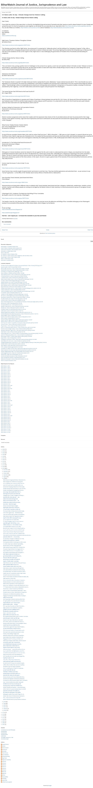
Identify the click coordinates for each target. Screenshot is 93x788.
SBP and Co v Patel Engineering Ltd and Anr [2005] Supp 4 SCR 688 (14, 295)
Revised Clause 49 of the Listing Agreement (12, 545)
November (5, 471)
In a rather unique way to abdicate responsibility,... (13, 543)
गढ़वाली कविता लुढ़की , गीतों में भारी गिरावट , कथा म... (11, 523)
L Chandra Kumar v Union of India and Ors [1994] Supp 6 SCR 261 (14, 277)
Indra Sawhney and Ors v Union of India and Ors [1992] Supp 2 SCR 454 (15, 274)
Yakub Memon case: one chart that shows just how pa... (14, 562)
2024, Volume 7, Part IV (6, 406)
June (4, 701)
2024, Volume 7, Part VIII (6, 412)
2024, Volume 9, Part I (5, 421)
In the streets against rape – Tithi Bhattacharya (12, 512)
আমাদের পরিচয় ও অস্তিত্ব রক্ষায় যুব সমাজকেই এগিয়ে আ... (11, 659)
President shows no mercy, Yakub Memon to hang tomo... (15, 592)
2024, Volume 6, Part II (5, 397)
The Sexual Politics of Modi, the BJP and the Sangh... (14, 511)
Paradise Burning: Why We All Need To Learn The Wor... (14, 488)
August (5, 476)
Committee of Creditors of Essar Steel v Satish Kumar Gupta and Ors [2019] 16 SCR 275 (19, 348)
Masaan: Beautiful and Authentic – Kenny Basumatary (14, 687)
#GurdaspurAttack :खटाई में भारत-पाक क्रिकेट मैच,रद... (12, 685)
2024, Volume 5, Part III (6, 393)
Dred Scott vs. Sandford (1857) (7, 260)
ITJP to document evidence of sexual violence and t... (14, 630)
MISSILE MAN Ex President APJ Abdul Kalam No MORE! (14, 689)
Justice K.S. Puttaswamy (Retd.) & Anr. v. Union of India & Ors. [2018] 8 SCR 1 (16, 335)
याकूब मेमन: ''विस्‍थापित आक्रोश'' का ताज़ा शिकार (11, 561)
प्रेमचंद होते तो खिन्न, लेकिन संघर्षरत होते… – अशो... (11, 497)
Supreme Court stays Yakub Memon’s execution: (13, 620)
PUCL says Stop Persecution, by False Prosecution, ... (14, 606)
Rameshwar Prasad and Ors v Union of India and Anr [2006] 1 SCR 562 (15, 297)
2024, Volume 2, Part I (5, 372)
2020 (3, 459)
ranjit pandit (4, 780)
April (4, 705)
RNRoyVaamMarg (6, 756)
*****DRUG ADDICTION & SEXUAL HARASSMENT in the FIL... (16, 587)
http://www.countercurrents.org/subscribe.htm (78, 26)
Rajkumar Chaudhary (6, 759)
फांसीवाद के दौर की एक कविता (8, 597)
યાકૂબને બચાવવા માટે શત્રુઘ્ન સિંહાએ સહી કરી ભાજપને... (13, 531)
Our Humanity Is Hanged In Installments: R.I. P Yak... (13, 538)
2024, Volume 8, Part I (5, 414)
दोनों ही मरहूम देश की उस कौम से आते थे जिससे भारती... (11, 493)
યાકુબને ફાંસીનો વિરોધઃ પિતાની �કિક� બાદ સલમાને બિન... (14, 651)
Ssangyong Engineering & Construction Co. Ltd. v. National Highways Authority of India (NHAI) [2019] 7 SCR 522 (24, 342)
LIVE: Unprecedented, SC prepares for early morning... (14, 569)
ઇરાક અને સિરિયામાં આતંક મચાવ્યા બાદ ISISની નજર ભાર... (13, 483)
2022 (3, 456)
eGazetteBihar (4, 731)
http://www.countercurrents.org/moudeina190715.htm (17, 131)
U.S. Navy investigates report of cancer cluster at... (13, 521)
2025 (3, 451)
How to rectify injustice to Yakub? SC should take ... (13, 668)
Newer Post (5, 230)
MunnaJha (4, 751)
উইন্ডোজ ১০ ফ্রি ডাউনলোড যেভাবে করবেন (9, 613)
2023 (3, 454)
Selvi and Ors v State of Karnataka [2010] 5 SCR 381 (11, 303)
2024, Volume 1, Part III (6, 369)
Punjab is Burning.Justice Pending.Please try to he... (13, 490)
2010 (3, 719)
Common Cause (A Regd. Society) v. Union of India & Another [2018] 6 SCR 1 (16, 328)
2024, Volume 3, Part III (6, 381)
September (5, 475)
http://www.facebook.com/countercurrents (62, 27)
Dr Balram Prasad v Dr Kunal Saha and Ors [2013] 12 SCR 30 (13, 309)
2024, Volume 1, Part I (5, 366)
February (5, 708)
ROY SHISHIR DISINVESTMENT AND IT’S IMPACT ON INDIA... (15, 616)
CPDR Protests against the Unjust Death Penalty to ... (14, 626)
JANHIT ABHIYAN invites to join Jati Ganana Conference (14, 699)
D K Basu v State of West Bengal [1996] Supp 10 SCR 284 (13, 280)
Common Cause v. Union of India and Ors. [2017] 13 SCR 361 (13, 324)
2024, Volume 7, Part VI (6, 409)
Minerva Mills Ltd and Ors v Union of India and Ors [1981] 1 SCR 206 (15, 268)
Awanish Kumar (5, 744)
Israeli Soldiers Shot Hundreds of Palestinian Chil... (13, 637)
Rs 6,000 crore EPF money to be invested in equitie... (14, 663)
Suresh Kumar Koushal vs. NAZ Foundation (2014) (11, 249)
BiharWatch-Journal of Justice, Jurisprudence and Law (33, 4)
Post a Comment (7, 224)
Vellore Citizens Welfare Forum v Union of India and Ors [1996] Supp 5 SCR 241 (17, 279)
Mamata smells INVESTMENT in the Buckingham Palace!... (15, 623)
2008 (3, 722)
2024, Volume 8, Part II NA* (6, 415)
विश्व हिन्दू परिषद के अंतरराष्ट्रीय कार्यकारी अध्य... (11, 611)
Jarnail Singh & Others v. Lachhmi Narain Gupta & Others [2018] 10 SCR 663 (16, 336)
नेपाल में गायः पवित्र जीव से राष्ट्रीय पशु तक (10, 557)
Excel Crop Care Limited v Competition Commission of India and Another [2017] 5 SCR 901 (19, 322)
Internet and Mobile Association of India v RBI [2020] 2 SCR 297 (14, 356)
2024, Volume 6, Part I (5, 396)
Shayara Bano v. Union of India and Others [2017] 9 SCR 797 (13, 325)
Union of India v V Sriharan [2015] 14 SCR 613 (10, 318)
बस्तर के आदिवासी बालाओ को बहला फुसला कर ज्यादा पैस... (12, 644)
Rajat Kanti (4, 758)
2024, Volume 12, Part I (6, 432)
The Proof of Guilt (4, 739)
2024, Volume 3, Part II (5, 379)
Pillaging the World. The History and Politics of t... (13, 639)
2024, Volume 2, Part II (5, 373)
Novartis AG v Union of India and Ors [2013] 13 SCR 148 (12, 307)
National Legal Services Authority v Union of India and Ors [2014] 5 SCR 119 (16, 312)
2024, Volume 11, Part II (6, 430)
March (4, 706)
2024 (3, 452)
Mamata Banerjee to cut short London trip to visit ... (13, 581)
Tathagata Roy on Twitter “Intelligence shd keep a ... (13, 495)
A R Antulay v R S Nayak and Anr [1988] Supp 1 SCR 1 (12, 271)
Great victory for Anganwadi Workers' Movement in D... (14, 480)
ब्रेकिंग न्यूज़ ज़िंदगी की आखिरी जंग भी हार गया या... (11, 564)
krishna (3, 775)
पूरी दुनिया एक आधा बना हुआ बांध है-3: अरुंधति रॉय (11, 540)
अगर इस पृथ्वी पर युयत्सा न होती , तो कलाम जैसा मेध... (11, 642)
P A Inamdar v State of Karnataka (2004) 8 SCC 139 (11, 292)
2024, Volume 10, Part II (6, 426)
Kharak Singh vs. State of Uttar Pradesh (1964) (10, 257)
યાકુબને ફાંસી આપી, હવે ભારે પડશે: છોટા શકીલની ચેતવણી (13, 530)
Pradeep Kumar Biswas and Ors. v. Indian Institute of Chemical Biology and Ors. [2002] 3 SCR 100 (21, 288)
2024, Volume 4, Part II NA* (6, 385)
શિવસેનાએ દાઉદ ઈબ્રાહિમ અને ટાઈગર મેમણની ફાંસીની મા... (14, 528)
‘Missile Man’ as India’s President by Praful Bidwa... (13, 588)
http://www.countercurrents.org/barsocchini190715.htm (17, 78)
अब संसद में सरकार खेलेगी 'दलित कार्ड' (9, 670)
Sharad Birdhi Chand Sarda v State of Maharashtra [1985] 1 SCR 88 (14, 270)
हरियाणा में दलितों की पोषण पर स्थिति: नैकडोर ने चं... (11, 645)
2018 (3, 463)
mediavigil (4, 778)
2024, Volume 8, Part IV (6, 418)
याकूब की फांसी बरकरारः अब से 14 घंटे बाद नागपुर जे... (11, 602)
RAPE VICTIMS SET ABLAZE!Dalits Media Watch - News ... (15, 590)
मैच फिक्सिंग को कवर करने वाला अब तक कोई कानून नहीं (12, 683)
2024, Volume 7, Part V (5, 408)
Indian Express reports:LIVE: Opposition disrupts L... (13, 516)
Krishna (3, 746)
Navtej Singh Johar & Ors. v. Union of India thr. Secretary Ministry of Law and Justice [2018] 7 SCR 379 (22, 333)
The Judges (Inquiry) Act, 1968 (7, 737)
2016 (3, 466)
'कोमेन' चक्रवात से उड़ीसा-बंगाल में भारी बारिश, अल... (11, 554)
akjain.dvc (4, 773)
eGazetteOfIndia (4, 734)
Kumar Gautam (5, 747)
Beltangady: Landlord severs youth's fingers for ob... (13, 694)
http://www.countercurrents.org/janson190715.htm (16, 113)
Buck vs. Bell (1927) (5, 252)
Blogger (50, 785)
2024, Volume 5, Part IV (6, 394)
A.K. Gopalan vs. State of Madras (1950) (9, 254)
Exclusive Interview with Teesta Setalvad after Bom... (14, 677)
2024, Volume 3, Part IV (6, 382)
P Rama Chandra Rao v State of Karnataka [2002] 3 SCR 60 (13, 289)
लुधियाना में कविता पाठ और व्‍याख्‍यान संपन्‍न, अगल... (11, 614)
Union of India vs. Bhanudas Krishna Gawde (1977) (11, 248)
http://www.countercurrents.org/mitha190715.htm (16, 96)
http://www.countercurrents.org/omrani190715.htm (16, 149)
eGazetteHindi (4, 733)
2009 (3, 721)
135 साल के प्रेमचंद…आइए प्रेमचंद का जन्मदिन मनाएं (11, 509)
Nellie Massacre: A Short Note (9, 578)
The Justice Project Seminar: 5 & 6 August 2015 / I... (13, 549)
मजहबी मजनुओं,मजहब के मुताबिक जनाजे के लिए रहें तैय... (12, 661)
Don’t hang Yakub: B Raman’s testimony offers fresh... (14, 599)
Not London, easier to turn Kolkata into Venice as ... (13, 621)
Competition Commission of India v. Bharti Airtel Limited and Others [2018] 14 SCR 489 (19, 339)
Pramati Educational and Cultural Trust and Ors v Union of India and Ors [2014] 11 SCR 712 (19, 313)
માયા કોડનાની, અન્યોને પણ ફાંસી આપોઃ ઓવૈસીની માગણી (13, 533)
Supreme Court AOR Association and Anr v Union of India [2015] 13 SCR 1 (16, 316)
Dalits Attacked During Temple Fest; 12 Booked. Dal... (14, 547)
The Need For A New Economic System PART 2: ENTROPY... (15, 680)
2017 (3, 464)
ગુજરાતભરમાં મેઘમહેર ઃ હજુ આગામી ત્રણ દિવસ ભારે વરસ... (14, 649)
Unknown (4, 761)
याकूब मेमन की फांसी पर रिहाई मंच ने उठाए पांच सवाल (11, 647)
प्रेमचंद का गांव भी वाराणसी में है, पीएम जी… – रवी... (11, 500)
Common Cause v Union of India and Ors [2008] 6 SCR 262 (13, 300)
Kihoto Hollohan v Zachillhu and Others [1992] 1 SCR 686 (12, 273)
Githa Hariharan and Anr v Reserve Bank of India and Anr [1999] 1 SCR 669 (16, 285)
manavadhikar (5, 776)
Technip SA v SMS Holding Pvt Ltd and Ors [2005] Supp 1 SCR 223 (14, 294)
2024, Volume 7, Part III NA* (7, 405)
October (5, 473)
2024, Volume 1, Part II (5, 367)
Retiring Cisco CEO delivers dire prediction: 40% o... (13, 594)
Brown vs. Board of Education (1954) (8, 360)
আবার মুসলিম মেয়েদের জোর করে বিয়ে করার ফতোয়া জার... (11, 575)
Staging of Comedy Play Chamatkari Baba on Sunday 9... (14, 595)
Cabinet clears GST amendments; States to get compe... (14, 573)
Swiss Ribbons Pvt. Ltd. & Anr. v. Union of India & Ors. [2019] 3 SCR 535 (15, 341)
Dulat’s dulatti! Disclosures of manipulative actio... (13, 550)
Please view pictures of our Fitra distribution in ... (13, 654)
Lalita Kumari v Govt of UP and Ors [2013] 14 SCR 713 (12, 310)
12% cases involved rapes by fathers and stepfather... (14, 514)
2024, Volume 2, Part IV (6, 376)
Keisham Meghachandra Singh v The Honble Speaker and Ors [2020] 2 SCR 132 (17, 351)
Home (47, 230)
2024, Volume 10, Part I (6, 424)
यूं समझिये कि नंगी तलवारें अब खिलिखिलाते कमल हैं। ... (11, 609)
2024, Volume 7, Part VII (6, 411)
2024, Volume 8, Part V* (6, 420)
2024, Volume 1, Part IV (6, 370)
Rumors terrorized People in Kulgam (10, 505)
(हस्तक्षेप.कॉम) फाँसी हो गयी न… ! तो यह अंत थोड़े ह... (11, 537)
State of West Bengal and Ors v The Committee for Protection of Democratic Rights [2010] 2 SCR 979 (22, 301)
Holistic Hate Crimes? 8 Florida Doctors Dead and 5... (14, 696)
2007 (3, 724)
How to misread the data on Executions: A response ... (14, 580)
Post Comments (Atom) (50, 233)
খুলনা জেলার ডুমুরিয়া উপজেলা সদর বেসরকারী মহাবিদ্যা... (11, 519)
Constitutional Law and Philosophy (8, 730)
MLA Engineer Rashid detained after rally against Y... (13, 552)
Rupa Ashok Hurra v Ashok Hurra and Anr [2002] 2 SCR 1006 (13, 286)
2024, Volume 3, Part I (5, 378)
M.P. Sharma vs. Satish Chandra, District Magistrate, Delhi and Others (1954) (16, 255)
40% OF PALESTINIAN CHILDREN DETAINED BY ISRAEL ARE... (16, 576)
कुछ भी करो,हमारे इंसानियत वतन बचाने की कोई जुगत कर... (12, 556)
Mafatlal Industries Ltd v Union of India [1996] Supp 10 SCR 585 (14, 282)
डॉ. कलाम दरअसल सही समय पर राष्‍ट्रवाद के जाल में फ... (12, 628)
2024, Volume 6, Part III (6, 399)
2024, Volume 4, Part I (5, 384)
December (5, 469)
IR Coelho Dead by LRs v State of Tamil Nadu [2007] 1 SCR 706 (14, 298)
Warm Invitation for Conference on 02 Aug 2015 (13, 481)
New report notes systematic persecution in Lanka (13, 632)
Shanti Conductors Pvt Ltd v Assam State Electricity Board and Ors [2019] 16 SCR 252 (18, 350)
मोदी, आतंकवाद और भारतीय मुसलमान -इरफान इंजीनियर (12, 692)
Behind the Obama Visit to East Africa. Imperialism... (13, 635)
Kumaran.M (4, 749)
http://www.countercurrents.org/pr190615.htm (15, 182)
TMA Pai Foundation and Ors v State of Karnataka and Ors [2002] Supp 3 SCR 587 (18, 291)
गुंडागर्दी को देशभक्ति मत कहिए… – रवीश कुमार (10, 604)
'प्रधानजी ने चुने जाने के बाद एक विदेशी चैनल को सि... (11, 625)
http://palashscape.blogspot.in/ (10, 212)
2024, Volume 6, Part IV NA (6, 400)
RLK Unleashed (5, 754)
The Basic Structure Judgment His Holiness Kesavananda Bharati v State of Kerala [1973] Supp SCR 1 (21, 265)
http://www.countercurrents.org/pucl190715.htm (15, 198)
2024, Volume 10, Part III (6, 427)
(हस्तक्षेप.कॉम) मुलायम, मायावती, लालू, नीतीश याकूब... (11, 618)
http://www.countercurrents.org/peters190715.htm (16, 45)
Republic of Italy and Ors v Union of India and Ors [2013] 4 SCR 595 (14, 306)
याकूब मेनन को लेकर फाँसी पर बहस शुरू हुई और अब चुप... (12, 518)
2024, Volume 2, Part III (6, 375)
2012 (3, 715)
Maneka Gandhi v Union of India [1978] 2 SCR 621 (11, 267)
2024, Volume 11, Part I (6, 429)
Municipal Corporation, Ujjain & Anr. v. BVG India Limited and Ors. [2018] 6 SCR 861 (18, 330)
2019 (3, 461)
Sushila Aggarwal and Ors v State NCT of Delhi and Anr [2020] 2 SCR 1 (15, 353)
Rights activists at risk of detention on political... (13, 607)
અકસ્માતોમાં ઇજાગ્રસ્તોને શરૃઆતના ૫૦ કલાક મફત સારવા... (14, 652)
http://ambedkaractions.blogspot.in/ (12, 209)
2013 (3, 714)
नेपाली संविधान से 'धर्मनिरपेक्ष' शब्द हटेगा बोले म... (10, 671)
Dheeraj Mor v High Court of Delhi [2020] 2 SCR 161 (11, 354)
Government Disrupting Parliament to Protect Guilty (13, 486)
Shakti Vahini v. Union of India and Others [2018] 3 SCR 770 (13, 331)
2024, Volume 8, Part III (6, 417)
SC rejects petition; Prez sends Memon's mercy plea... (14, 600)
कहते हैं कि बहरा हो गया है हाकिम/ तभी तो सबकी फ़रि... (11, 559)
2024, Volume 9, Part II (5, 423)
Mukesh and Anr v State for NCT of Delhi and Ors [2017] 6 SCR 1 (14, 321)
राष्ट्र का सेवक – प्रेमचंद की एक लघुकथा (9, 504)
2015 (3, 468)
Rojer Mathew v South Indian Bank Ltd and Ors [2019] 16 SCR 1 (14, 345)
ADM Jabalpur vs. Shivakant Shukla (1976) (9, 246)
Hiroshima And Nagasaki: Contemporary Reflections (13, 678)
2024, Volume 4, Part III (6, 387)
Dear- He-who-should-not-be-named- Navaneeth (13, 682)
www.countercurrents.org (9, 35)
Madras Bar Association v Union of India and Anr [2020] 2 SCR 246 (14, 359)
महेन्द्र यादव (4, 771)
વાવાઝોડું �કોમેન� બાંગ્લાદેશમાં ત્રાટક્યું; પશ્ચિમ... (12, 526)
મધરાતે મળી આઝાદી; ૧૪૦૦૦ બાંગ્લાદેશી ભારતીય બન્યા (13, 485)
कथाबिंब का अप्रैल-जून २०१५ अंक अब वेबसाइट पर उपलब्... (12, 524)
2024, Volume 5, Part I (5, 390)
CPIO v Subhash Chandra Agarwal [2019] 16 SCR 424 (11, 347)
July (4, 478)
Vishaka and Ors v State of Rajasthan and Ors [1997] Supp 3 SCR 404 (15, 283)
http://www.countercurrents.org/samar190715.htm (16, 168)
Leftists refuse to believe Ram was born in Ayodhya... (14, 664)
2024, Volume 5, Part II (5, 391)
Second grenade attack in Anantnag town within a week (14, 542)
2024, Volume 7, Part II (5, 403)
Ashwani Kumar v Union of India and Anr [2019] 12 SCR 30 (13, 344)
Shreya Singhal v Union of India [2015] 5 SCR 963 (11, 315)
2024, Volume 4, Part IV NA (6, 388)
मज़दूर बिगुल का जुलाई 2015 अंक (8, 658)
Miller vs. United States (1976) (7, 258)
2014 (3, 712)
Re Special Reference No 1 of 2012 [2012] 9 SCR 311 (12, 304)
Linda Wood (3, 736)
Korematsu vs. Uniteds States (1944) (8, 251)
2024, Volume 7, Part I (5, 402)
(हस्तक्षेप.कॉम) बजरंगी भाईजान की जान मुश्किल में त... (11, 690)
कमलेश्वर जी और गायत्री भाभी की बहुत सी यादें (10, 499)
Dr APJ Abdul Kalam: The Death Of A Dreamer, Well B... (14, 571)
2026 (3, 449)
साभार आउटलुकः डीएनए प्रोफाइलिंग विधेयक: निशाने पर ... (12, 492)
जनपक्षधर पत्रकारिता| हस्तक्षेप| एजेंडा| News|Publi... (12, 566)
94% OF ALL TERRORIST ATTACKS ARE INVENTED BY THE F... (16, 585)
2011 (3, 717)
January (5, 710)
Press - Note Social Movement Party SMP (11, 697)
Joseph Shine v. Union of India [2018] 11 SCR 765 (11, 338)
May (4, 703)
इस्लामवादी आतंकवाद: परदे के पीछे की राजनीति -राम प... (12, 673)
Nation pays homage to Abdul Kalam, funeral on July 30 (14, 640)
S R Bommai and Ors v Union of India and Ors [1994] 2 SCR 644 (14, 276)
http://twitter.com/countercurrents (30, 27)
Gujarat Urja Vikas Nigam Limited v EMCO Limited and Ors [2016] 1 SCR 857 (16, 319)
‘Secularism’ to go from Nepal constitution (11, 666)
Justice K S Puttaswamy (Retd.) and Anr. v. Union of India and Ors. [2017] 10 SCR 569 (18, 327)
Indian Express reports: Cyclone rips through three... (13, 568)
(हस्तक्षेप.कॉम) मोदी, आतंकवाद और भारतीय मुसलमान (11, 675)
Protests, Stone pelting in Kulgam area (11, 633)
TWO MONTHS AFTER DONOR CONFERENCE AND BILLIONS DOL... (17, 535)
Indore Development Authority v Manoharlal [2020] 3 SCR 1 (13, 357)
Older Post (90, 230)
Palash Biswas (5, 752)
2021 (3, 457)
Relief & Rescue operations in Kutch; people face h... (13, 583)
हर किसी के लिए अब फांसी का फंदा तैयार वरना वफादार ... (12, 502)
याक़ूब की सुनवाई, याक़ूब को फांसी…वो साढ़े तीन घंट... (11, 507)
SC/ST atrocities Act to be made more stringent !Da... (14, 656)
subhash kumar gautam (7, 782)
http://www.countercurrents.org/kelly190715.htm (15, 62)
